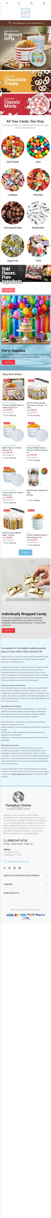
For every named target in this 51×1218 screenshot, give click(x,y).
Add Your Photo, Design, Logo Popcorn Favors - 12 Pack (37, 405)
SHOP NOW (8, 290)
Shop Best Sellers (12, 374)
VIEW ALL (25, 552)
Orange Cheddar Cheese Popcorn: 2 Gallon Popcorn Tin (37, 450)
